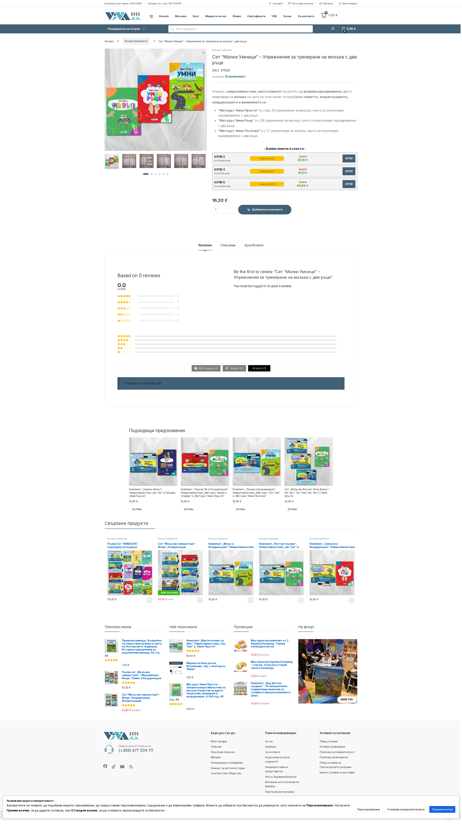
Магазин (328, 3)
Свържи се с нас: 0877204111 (164, 3)
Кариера (270, 746)
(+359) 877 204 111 (136, 750)
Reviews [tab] (205, 245)
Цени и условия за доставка (337, 772)
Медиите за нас (215, 16)
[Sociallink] (105, 766)
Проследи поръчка (302, 3)
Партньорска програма (279, 791)
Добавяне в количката (267, 209)
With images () (208, 368)
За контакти (306, 16)
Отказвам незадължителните (406, 809)
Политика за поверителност (337, 752)
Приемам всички (442, 809)
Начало (164, 16)
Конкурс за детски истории (228, 768)
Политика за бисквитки (334, 757)
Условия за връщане (332, 746)
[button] (203, 52)
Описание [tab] (228, 245)
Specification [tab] (253, 245)
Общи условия (328, 741)
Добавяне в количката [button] (146, 600)
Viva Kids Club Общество (226, 773)
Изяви (237, 16)
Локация (277, 3)
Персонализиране (368, 809)
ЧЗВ (274, 16)
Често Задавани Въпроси (281, 776)
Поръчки (216, 746)
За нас (287, 16)
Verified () (236, 368)
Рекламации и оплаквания (227, 762)
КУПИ (349, 158)
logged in (260, 286)
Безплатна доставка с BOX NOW (123, 3)
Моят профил (350, 3)
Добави (137, 509)
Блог (196, 16)
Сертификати (256, 16)
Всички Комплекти (136, 41)
